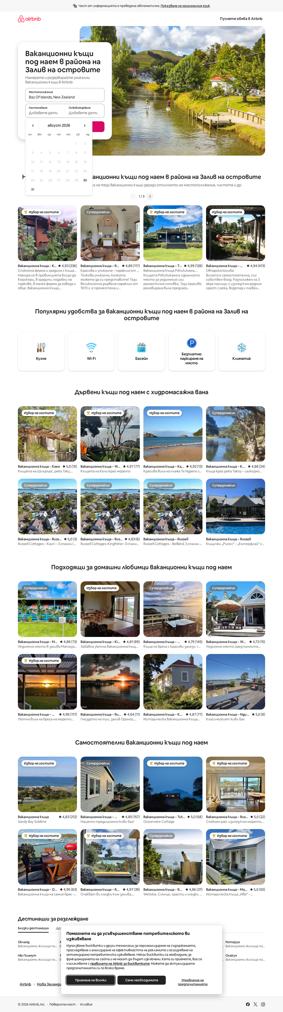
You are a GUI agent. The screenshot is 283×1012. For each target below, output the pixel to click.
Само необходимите (141, 980)
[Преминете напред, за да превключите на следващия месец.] (84, 125)
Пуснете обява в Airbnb (241, 18)
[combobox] (65, 97)
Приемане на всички (90, 980)
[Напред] (149, 196)
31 (32, 189)
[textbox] (45, 112)
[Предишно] (133, 196)
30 (85, 180)
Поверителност (62, 1004)
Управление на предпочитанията (192, 982)
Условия (86, 1004)
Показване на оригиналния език (185, 6)
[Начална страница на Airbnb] (29, 19)
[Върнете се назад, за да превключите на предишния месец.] (33, 125)
